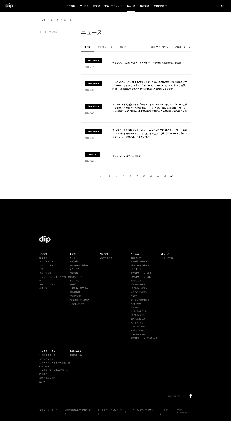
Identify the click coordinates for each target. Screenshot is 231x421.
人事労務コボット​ (139, 261)
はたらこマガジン (139, 292)
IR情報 (96, 5)
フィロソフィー (46, 265)
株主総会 (74, 284)
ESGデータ (44, 366)
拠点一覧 (43, 288)
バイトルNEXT (137, 315)
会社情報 (70, 5)
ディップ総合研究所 (140, 299)
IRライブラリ (76, 269)
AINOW (134, 295)
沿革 (41, 269)
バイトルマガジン (139, 288)
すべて (87, 47)
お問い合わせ (160, 5)
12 (158, 175)
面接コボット (137, 257)
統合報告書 (75, 292)
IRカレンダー (76, 280)
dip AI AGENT (137, 280)
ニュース (131, 5)
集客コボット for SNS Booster (145, 337)
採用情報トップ (107, 257)
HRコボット (136, 269)
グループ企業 (45, 272)
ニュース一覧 (167, 257)
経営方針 (74, 261)
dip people (136, 303)
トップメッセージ (47, 261)
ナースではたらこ (139, 326)
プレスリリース (105, 47)
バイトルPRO (138, 322)
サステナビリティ (113, 5)
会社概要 (43, 257)
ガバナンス (44, 381)
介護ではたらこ (138, 330)
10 (144, 175)
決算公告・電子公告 (79, 288)
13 (164, 175)
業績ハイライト (77, 276)
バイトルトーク (138, 284)
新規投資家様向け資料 (80, 299)
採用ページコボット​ (140, 265)
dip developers (138, 334)
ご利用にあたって (78, 303)
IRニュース (75, 257)
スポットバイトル (139, 311)
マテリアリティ (46, 358)
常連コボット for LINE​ (141, 276)
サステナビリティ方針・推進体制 (54, 362)
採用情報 (144, 5)
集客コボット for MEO (141, 272)
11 (151, 175)
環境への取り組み (47, 377)
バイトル (135, 307)
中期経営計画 (76, 295)
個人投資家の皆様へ (79, 265)
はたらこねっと (138, 318)
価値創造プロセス (47, 354)
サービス (84, 5)
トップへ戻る (51, 31)
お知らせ (124, 47)
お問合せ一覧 (76, 354)
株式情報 (74, 272)
